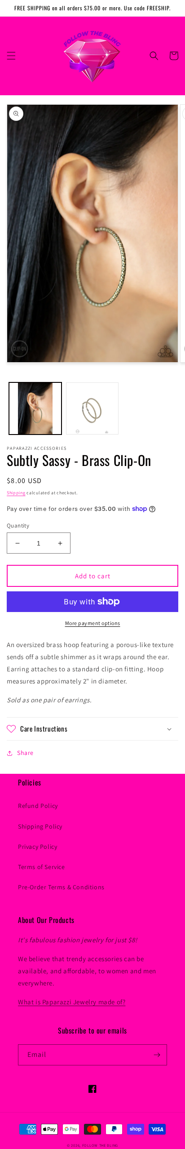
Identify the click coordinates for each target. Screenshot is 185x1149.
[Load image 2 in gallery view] (92, 408)
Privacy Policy (37, 847)
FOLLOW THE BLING (100, 1145)
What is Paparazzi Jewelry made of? (71, 1002)
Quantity (18, 525)
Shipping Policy (40, 826)
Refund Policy (38, 806)
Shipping (16, 493)
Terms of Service (41, 867)
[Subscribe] (157, 1054)
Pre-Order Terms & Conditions (61, 887)
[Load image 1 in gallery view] (35, 408)
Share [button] (25, 753)
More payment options (92, 623)
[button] (11, 56)
